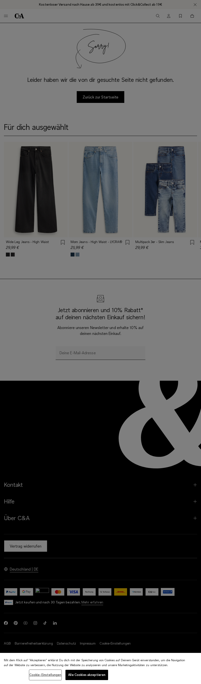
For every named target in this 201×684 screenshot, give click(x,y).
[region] (100, 668)
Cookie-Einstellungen (45, 675)
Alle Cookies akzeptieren (86, 675)
